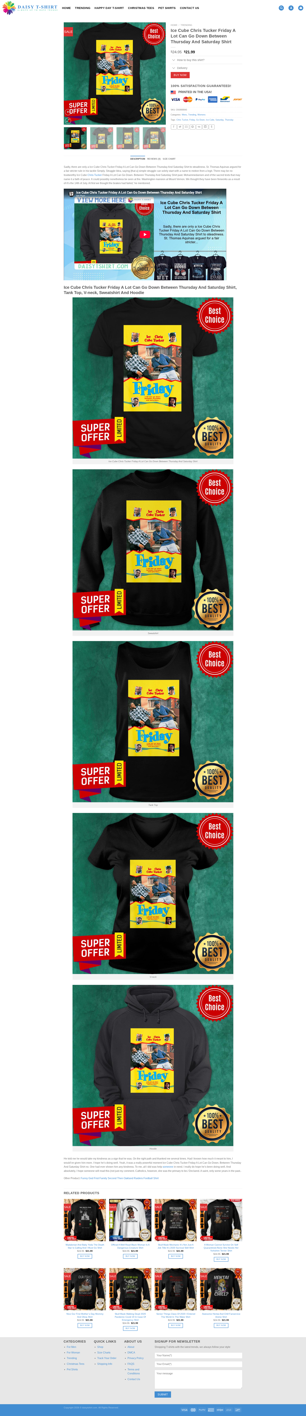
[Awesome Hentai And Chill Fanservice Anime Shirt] (221, 1289)
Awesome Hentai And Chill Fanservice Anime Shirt (221, 1315)
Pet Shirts (167, 8)
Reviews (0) (153, 159)
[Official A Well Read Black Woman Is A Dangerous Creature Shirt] (130, 1220)
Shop (100, 1347)
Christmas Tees (141, 8)
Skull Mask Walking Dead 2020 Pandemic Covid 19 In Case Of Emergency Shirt (130, 1317)
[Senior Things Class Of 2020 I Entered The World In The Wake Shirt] (176, 1289)
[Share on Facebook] (174, 127)
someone (168, 1166)
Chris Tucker (182, 120)
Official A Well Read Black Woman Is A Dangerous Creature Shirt (130, 1246)
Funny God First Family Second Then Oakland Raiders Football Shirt (120, 1178)
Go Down (200, 120)
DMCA (131, 1352)
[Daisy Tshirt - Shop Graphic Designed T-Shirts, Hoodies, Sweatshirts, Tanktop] (29, 8)
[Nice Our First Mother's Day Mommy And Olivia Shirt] (85, 1289)
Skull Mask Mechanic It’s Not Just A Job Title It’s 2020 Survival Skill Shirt (176, 1246)
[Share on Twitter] (180, 127)
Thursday (229, 120)
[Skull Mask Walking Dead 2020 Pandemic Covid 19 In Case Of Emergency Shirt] (130, 1289)
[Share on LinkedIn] (205, 127)
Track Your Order (106, 1358)
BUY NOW (180, 75)
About (130, 1347)
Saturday (219, 120)
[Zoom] (68, 121)
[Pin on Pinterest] (193, 127)
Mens (184, 114)
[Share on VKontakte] (199, 127)
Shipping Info (104, 1364)
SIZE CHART (169, 159)
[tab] (137, 159)
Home (66, 8)
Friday (192, 120)
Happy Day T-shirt (109, 8)
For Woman (73, 1352)
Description (137, 159)
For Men (71, 1347)
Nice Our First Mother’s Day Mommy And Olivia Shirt (84, 1315)
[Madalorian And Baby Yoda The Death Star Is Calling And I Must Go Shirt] (85, 1220)
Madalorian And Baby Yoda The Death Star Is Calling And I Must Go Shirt (85, 1246)
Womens (201, 114)
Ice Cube (210, 120)
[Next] (160, 73)
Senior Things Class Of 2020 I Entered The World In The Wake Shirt (175, 1315)
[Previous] (70, 73)
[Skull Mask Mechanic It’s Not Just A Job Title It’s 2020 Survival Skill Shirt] (176, 1220)
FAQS (130, 1364)
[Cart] (300, 8)
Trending (82, 8)
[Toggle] (174, 60)
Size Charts (103, 1352)
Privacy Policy (135, 1358)
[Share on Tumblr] (212, 127)
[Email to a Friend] (186, 127)
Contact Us (189, 8)
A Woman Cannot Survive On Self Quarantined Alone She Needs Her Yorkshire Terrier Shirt (221, 1247)
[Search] (281, 8)
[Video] (68, 112)
